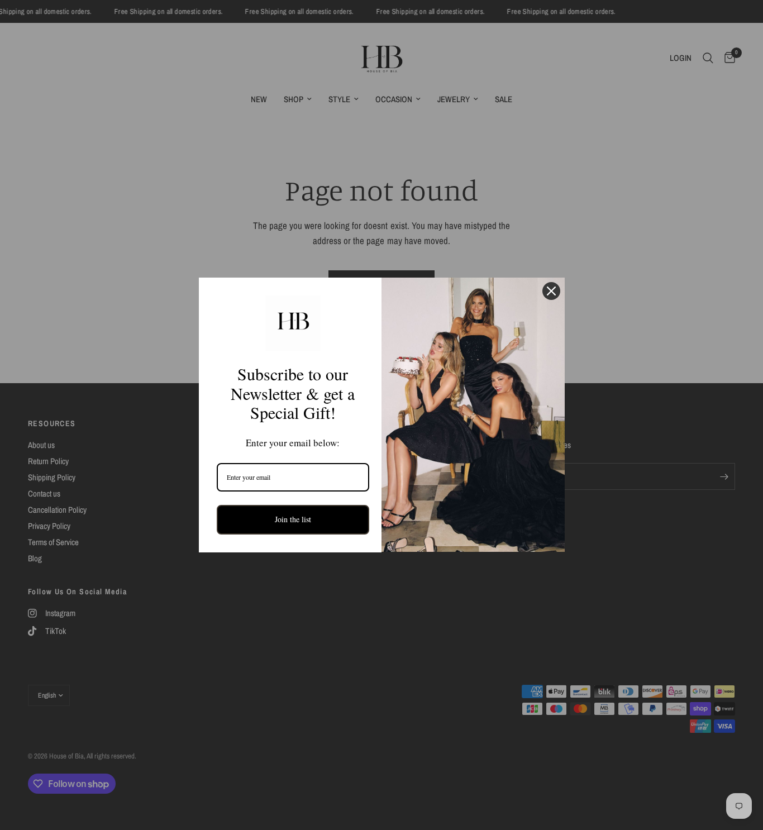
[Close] (551, 291)
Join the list (293, 519)
